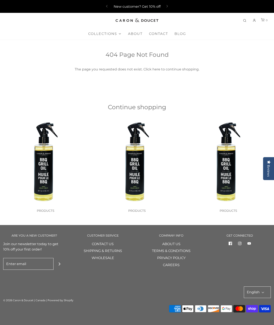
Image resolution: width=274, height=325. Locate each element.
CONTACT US (103, 244)
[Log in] (254, 20)
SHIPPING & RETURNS (103, 251)
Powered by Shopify (60, 300)
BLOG (180, 34)
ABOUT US (171, 244)
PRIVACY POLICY (171, 258)
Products (45, 211)
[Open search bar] (245, 20)
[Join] (59, 264)
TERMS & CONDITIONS (171, 251)
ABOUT (135, 34)
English (254, 292)
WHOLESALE (103, 258)
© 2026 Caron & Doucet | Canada (24, 300)
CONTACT (158, 34)
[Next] (167, 6)
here (156, 69)
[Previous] (107, 6)
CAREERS (171, 265)
